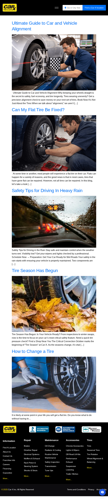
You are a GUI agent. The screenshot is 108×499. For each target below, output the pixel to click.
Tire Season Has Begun (35, 270)
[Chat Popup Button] (102, 492)
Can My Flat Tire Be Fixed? (38, 109)
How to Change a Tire (33, 351)
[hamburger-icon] (56, 8)
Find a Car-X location (94, 8)
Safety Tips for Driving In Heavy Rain (47, 190)
